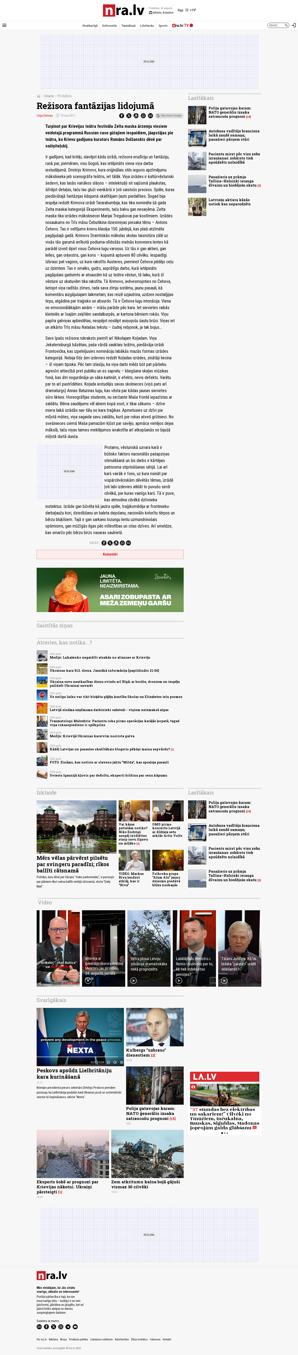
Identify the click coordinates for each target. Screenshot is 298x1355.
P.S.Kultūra (64, 96)
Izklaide (49, 96)
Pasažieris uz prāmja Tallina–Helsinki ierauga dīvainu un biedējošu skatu (233, 181)
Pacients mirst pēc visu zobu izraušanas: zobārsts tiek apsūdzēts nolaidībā (234, 158)
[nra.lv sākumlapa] (123, 10)
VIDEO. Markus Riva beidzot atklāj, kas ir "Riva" (131, 879)
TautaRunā (128, 25)
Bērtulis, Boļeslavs (161, 12)
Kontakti (167, 1339)
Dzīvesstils (109, 25)
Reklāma (53, 1339)
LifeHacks (147, 25)
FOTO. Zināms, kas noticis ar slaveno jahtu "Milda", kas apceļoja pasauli (109, 762)
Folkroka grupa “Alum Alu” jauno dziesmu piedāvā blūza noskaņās (166, 879)
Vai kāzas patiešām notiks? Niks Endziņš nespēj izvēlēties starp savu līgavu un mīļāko (133, 833)
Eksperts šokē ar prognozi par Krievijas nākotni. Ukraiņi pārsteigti (67, 1186)
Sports (163, 25)
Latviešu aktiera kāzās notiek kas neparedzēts (230, 201)
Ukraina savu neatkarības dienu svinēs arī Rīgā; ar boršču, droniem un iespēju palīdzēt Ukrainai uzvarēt (115, 683)
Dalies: (94, 543)
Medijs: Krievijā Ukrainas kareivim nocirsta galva (92, 736)
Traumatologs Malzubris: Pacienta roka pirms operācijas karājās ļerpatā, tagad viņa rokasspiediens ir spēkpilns (115, 723)
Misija (63, 1339)
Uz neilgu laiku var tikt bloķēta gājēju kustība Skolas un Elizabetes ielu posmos (116, 697)
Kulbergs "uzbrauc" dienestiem (146, 1052)
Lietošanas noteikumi (101, 1339)
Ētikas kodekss (139, 1339)
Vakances (155, 1339)
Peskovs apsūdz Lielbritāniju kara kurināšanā (74, 1073)
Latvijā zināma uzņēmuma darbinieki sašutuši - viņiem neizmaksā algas (109, 710)
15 (248, 116)
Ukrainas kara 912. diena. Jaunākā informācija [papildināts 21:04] (104, 670)
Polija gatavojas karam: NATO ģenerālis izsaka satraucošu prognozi (230, 112)
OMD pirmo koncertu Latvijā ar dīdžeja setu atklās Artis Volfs (167, 830)
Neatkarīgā (90, 25)
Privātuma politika (78, 1339)
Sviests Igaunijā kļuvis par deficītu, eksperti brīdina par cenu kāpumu (108, 775)
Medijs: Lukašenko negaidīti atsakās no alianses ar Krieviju (100, 657)
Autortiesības (122, 1339)
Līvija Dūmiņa (45, 115)
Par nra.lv (42, 1339)
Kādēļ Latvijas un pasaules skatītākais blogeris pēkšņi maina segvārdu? (110, 749)
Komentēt (110, 554)
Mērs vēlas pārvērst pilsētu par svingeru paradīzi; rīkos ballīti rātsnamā (73, 864)
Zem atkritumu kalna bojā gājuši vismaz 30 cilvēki (145, 1184)
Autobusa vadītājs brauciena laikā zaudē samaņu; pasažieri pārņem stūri (234, 135)
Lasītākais (201, 97)
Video (45, 902)
